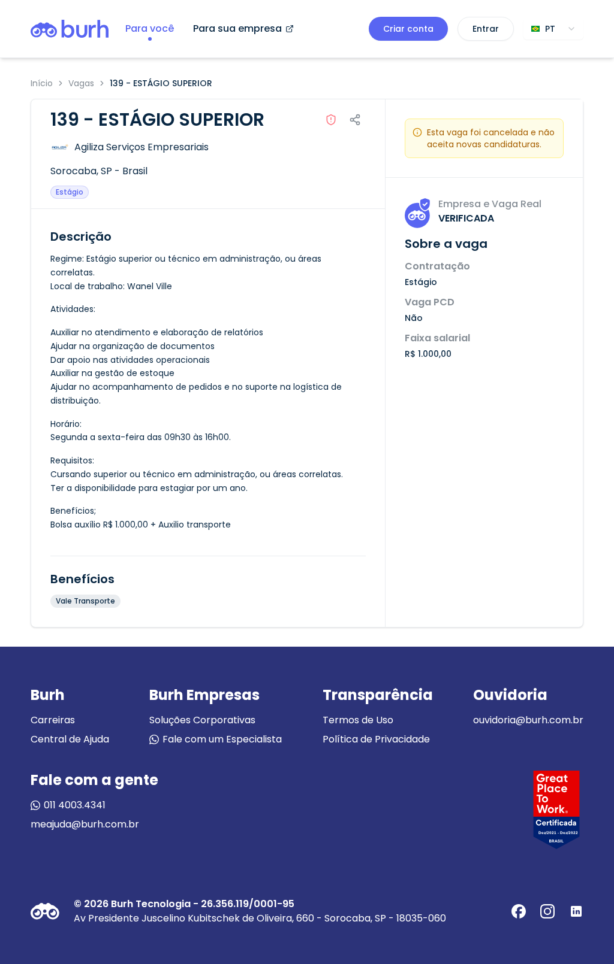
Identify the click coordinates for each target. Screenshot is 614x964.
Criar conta (408, 29)
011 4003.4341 (75, 805)
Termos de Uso (358, 720)
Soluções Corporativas (202, 720)
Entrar (485, 29)
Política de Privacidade (376, 739)
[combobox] (553, 29)
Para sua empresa (237, 28)
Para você (149, 28)
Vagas (81, 83)
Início (42, 83)
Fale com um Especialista (222, 739)
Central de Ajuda (70, 739)
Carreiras (53, 720)
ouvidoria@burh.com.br (528, 720)
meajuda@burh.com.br (85, 824)
